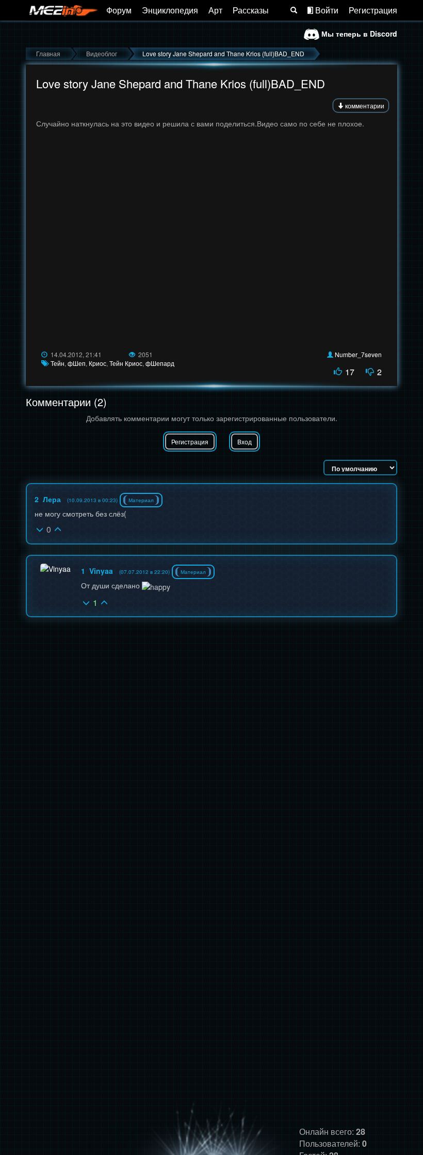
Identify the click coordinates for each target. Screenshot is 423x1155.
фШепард (159, 363)
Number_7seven (358, 354)
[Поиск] (293, 10)
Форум (119, 10)
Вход (244, 441)
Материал (141, 500)
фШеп (77, 363)
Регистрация (373, 10)
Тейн (57, 363)
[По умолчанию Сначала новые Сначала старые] (360, 467)
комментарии (364, 105)
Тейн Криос (125, 363)
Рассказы (251, 10)
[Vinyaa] (55, 569)
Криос (97, 363)
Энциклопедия (170, 10)
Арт (215, 10)
